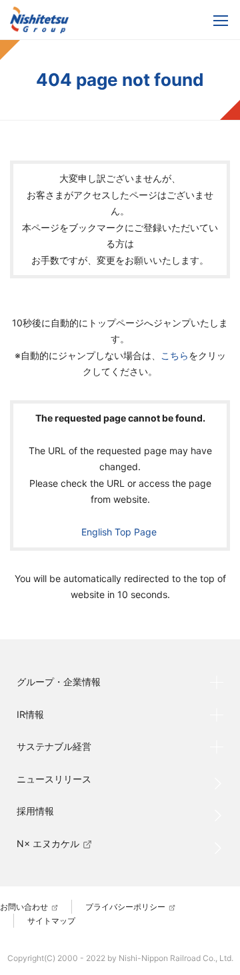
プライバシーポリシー (125, 907)
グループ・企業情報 (59, 681)
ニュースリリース (54, 779)
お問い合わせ (24, 907)
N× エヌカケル (48, 843)
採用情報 (35, 810)
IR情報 (30, 714)
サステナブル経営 (54, 746)
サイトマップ (51, 921)
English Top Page (120, 531)
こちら (175, 355)
